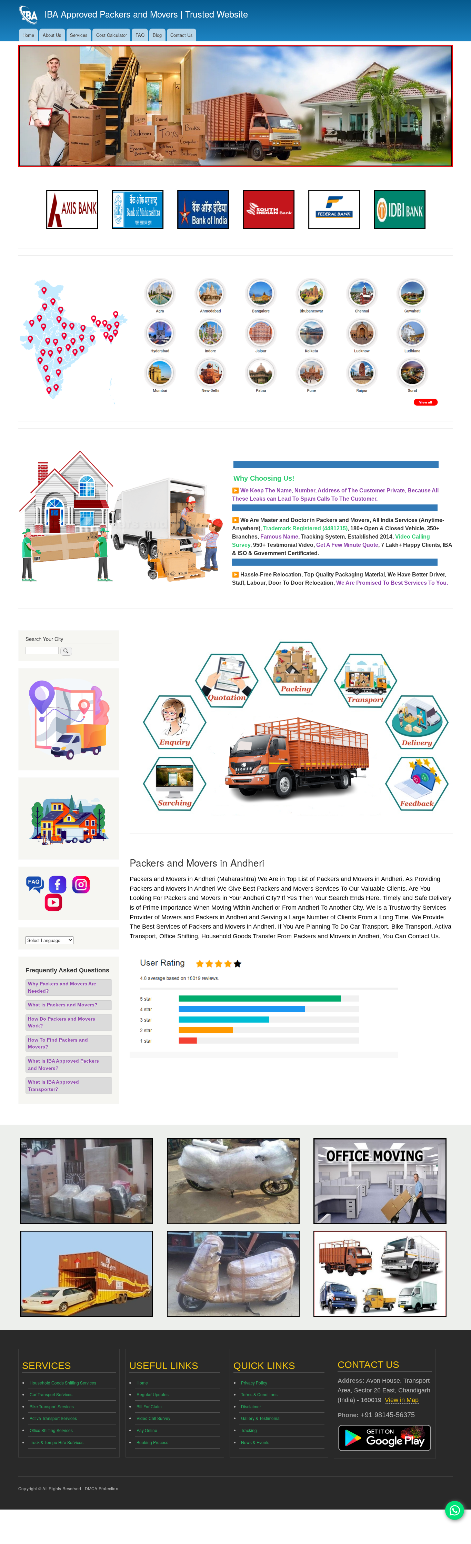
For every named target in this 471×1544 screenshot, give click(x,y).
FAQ (140, 35)
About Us (52, 35)
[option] (72, 209)
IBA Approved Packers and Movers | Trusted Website (146, 14)
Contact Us (181, 35)
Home (28, 35)
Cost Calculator (111, 35)
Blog (157, 35)
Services (79, 35)
